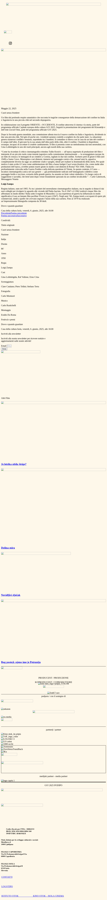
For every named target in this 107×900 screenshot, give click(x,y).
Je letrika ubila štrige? (13, 464)
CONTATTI (6, 877)
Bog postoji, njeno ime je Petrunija (21, 662)
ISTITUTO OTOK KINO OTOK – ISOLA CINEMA (32, 896)
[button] (45, 40)
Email (4, 346)
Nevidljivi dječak (10, 595)
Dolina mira (8, 547)
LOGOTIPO (7, 886)
